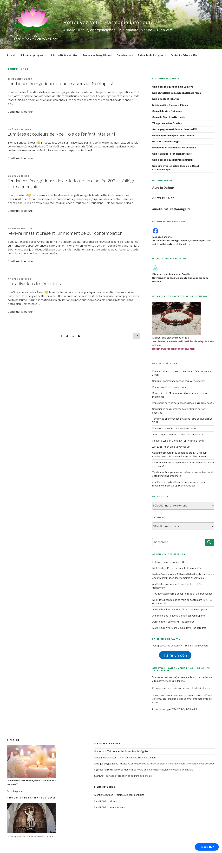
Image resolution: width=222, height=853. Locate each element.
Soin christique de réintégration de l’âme (176, 92)
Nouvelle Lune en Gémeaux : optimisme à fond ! (178, 440)
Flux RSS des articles (105, 801)
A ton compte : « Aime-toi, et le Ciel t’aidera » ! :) (177, 434)
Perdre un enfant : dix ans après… (170, 387)
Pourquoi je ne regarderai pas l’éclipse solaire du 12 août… (183, 403)
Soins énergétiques (31, 55)
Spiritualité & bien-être (64, 55)
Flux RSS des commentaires (109, 807)
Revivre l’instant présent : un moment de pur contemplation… (66, 233)
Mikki (155, 599)
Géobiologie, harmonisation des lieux (174, 147)
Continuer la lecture (20, 111)
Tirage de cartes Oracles (167, 123)
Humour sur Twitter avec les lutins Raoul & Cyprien (121, 751)
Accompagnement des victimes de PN (174, 129)
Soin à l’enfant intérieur (166, 98)
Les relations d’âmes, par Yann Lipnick (186, 609)
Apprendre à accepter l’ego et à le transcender (188, 593)
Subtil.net (99, 775)
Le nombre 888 (177, 562)
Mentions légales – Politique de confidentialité (119, 794)
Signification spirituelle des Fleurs (112, 769)
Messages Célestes (105, 757)
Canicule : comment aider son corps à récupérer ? (179, 381)
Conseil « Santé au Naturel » (168, 117)
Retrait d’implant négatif (167, 141)
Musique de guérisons (106, 763)
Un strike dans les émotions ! (35, 283)
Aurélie (156, 584)
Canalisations (125, 55)
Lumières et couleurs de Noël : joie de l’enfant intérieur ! (61, 134)
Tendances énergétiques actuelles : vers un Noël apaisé (60, 83)
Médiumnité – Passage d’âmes (170, 105)
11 (80, 335)
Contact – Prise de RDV (183, 55)
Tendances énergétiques (97, 55)
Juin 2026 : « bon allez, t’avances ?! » (171, 446)
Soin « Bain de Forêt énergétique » (172, 153)
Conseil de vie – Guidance (167, 111)
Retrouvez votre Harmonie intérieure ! (110, 22)
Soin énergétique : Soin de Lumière (172, 86)
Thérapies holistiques (150, 55)
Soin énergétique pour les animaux (172, 159)
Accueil (11, 55)
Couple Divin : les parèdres (180, 621)
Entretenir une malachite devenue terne (174, 428)
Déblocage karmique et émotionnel (173, 135)
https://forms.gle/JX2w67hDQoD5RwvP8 (174, 709)
